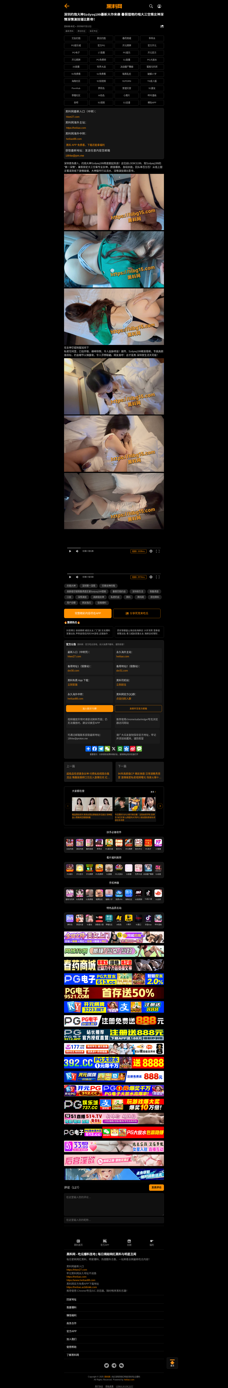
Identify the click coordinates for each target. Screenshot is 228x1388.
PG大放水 (152, 60)
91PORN (126, 81)
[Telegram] (101, 749)
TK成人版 (152, 81)
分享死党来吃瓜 (139, 613)
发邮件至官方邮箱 (138, 708)
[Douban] (120, 749)
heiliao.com (122, 656)
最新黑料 (69, 31)
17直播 (101, 52)
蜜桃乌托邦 (152, 67)
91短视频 (101, 81)
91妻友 (152, 88)
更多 (152, 792)
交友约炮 (76, 38)
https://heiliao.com (76, 128)
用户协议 (99, 1386)
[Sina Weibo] (133, 749)
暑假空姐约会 (119, 591)
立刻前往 (121, 684)
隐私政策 (109, 1386)
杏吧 (76, 102)
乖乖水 (152, 38)
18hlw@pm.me (74, 155)
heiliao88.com (74, 139)
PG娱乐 (126, 52)
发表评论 (156, 1187)
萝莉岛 (101, 88)
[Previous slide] (68, 806)
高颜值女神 (98, 597)
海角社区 (76, 81)
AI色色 (101, 95)
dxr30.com (73, 670)
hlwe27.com (72, 116)
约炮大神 (71, 585)
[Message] (139, 749)
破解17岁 (152, 74)
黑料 (128, 597)
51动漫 (126, 102)
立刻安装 (73, 684)
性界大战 (101, 67)
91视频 (101, 102)
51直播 (126, 60)
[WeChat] (107, 749)
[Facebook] (94, 749)
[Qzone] (126, 749)
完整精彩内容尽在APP (88, 613)
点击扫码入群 (123, 698)
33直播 (76, 67)
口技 (69, 597)
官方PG (101, 45)
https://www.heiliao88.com (81, 1280)
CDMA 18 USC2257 (124, 1386)
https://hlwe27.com (77, 1269)
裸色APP (152, 102)
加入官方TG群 (90, 708)
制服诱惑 (154, 591)
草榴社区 (76, 95)
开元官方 (152, 52)
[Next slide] (160, 806)
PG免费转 (101, 60)
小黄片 (126, 95)
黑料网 (140, 597)
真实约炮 (101, 38)
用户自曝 (71, 602)
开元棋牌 (126, 45)
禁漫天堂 (126, 88)
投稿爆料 (102, 602)
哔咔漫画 (152, 95)
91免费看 (76, 74)
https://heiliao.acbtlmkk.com (82, 1287)
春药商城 (126, 38)
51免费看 (101, 74)
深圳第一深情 (88, 585)
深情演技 (82, 597)
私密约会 (115, 597)
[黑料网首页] (114, 6)
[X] (113, 749)
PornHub (76, 88)
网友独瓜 (86, 602)
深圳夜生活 (137, 591)
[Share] (88, 749)
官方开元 (152, 45)
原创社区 (82, 31)
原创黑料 (154, 597)
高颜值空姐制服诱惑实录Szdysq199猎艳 (86, 591)
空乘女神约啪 (108, 585)
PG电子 (76, 52)
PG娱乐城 (76, 45)
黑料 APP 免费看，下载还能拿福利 (85, 145)
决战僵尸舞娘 (126, 67)
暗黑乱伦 (126, 74)
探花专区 (94, 31)
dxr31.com (122, 670)
